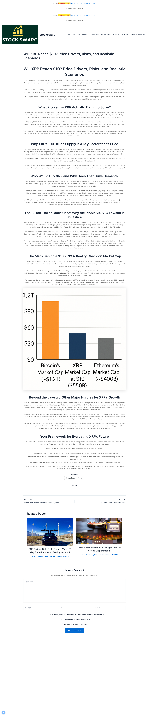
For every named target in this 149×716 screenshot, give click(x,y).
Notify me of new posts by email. (75, 624)
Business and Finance (138, 34)
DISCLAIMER (94, 34)
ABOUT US (71, 34)
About (73, 3)
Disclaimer (86, 3)
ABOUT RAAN (82, 34)
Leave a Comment (37, 556)
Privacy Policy (105, 34)
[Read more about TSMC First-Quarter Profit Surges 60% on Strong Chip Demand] (99, 531)
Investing (125, 34)
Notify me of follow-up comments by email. (75, 619)
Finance (116, 34)
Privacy (94, 3)
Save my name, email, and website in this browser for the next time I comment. (76, 615)
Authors (79, 3)
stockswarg (47, 34)
